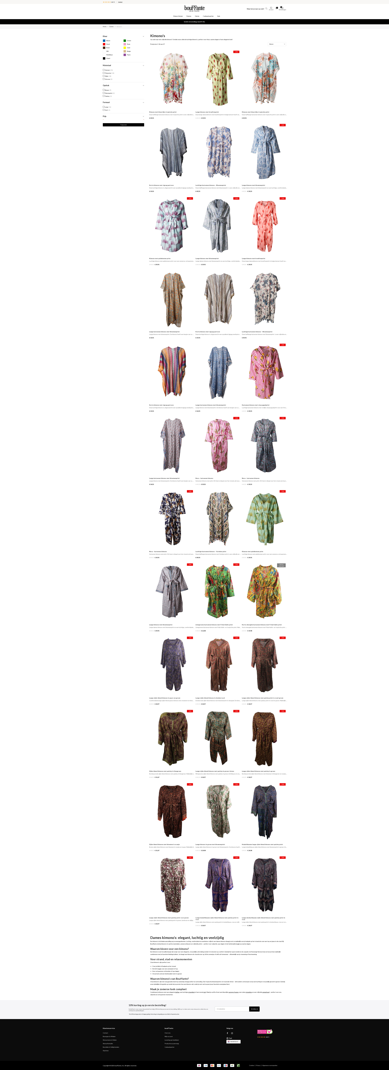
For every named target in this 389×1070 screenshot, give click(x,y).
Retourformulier (108, 1043)
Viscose (108, 79)
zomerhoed (265, 992)
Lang (108, 107)
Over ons (167, 1033)
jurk (205, 992)
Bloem (108, 90)
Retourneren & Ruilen (110, 1040)
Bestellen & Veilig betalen (111, 1047)
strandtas (249, 992)
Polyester (109, 73)
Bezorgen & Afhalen (109, 1036)
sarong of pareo (234, 992)
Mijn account (169, 1036)
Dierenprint (109, 93)
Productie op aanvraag (172, 1043)
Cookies (251, 1065)
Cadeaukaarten (169, 1047)
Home (105, 26)
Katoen (108, 70)
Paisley (108, 96)
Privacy (258, 1065)
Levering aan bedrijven (172, 1040)
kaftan (177, 992)
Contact (120, 2)
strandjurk (191, 992)
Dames (111, 26)
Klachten (106, 1050)
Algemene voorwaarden (269, 1065)
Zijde (108, 76)
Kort (107, 110)
